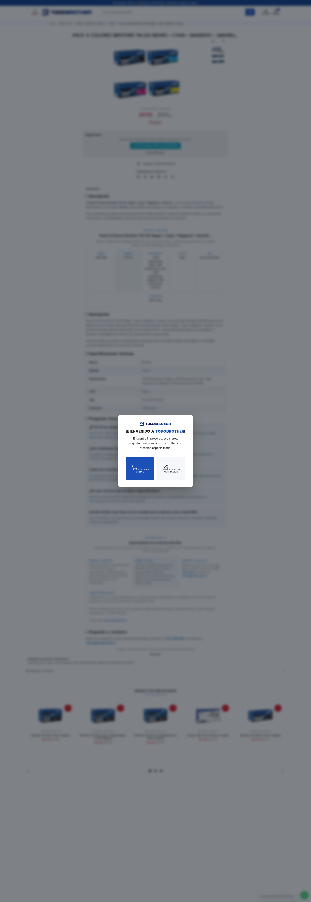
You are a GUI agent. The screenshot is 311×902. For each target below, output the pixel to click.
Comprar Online (142, 470)
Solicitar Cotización (172, 470)
